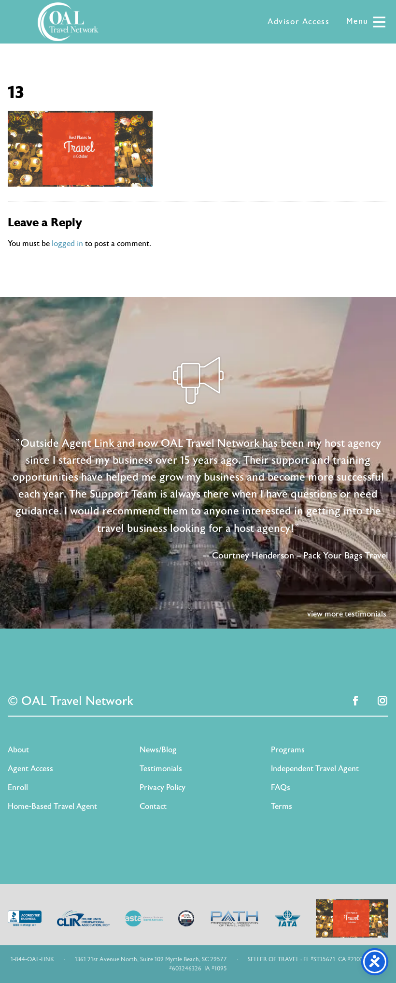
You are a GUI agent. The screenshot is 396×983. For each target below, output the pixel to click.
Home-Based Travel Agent (52, 806)
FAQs (280, 787)
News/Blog (158, 750)
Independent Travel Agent (315, 769)
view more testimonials (346, 614)
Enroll (18, 787)
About (18, 750)
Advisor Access (298, 22)
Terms (281, 806)
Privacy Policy (162, 787)
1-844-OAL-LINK (32, 959)
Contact (153, 806)
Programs (288, 750)
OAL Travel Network (68, 21)
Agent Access (30, 769)
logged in (67, 244)
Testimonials (161, 769)
